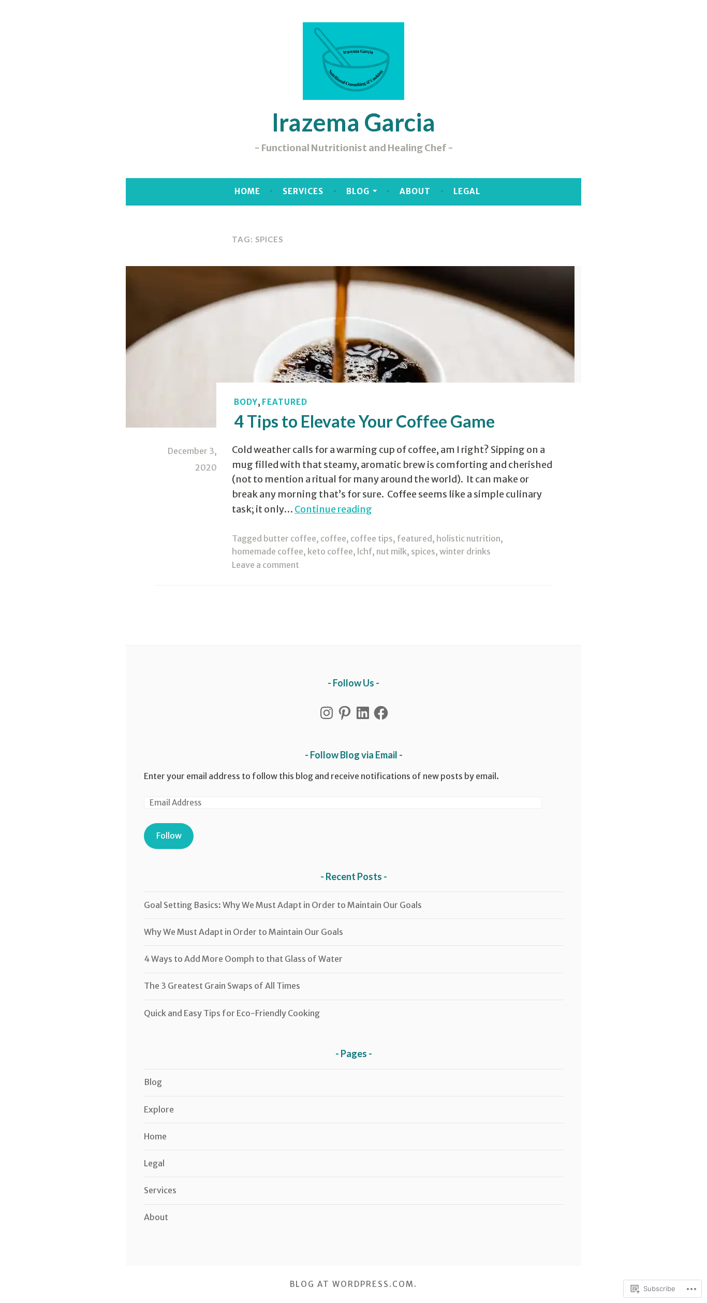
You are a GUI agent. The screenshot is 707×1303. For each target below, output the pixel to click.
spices (423, 551)
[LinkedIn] (363, 713)
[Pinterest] (344, 713)
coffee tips (371, 538)
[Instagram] (326, 713)
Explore (159, 1109)
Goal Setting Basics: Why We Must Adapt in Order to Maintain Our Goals (283, 905)
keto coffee (330, 551)
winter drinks (465, 551)
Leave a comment (265, 565)
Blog (358, 191)
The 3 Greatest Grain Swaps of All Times (222, 985)
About (415, 191)
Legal (466, 191)
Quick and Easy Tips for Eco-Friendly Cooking (232, 1013)
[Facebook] (381, 713)
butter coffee (289, 538)
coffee (333, 538)
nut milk (391, 551)
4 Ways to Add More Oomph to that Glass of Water (243, 959)
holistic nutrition (468, 538)
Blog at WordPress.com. (353, 1284)
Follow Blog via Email (353, 754)
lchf (364, 551)
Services (303, 191)
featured (284, 402)
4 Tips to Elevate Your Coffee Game (364, 421)
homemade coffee (267, 551)
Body (246, 402)
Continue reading (333, 509)
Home (247, 191)
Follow (169, 835)
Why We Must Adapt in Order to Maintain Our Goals (243, 932)
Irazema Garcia (353, 122)
